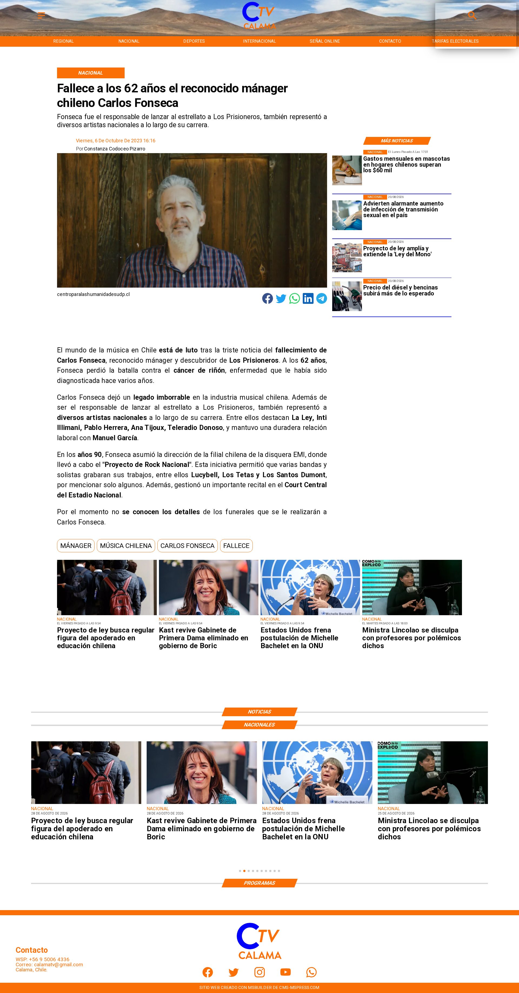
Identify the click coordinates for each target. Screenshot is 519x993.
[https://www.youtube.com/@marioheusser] (285, 975)
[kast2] (208, 614)
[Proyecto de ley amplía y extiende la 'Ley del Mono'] (347, 257)
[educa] (107, 614)
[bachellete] (310, 614)
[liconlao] (412, 614)
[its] (347, 215)
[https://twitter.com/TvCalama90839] (233, 975)
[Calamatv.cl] (41, 19)
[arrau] (433, 803)
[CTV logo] (259, 29)
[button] (76, 545)
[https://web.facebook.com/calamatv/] (207, 975)
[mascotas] (347, 170)
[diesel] (347, 296)
